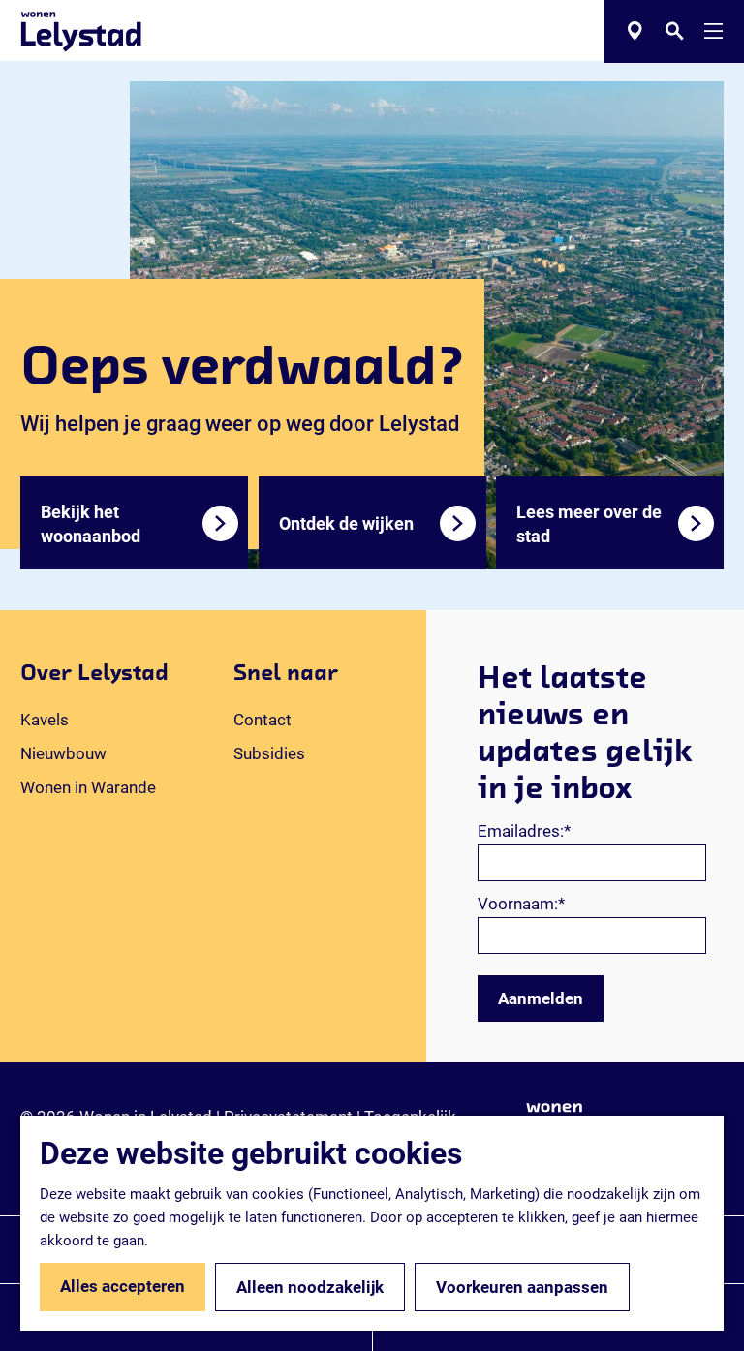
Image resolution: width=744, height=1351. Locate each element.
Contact (262, 719)
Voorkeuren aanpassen (522, 1287)
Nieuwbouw (63, 753)
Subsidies (269, 753)
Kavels (44, 719)
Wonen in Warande (88, 787)
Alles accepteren (122, 1286)
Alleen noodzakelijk (310, 1287)
